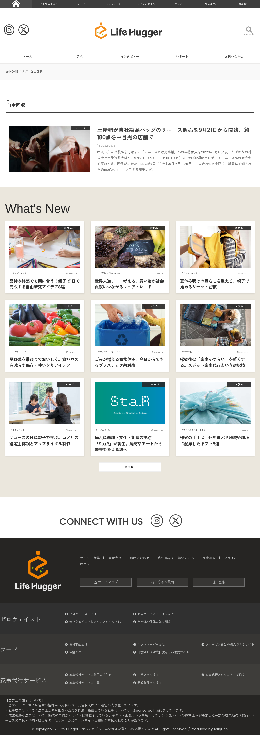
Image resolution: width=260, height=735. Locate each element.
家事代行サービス (23, 680)
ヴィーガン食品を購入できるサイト (229, 644)
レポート (182, 56)
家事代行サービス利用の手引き (90, 675)
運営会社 (114, 558)
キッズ (179, 4)
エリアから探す (148, 675)
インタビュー (130, 56)
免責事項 (209, 558)
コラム (78, 56)
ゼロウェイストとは (82, 614)
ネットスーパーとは (151, 644)
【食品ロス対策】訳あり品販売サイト (163, 652)
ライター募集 (90, 558)
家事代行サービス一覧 (84, 683)
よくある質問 (164, 582)
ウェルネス (211, 4)
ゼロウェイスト (49, 4)
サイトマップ (107, 582)
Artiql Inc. (221, 729)
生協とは (75, 652)
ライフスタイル (146, 4)
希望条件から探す (149, 683)
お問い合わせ (234, 56)
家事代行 (244, 4)
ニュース (26, 56)
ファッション (113, 4)
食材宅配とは (78, 644)
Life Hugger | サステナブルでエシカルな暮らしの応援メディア (107, 729)
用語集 (220, 582)
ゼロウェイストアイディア (155, 614)
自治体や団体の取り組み (154, 622)
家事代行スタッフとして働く (225, 675)
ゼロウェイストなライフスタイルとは (95, 622)
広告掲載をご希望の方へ (176, 558)
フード (81, 4)
